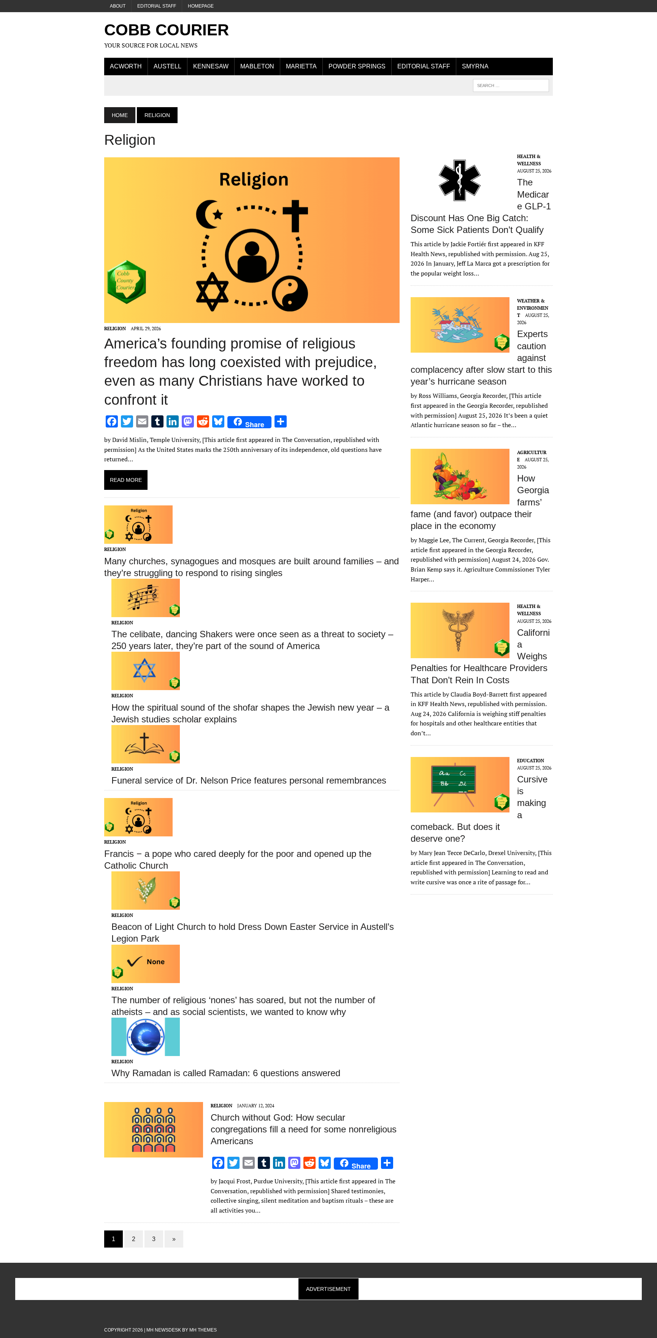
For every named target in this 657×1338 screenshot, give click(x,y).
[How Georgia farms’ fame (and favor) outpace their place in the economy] (460, 499)
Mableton (257, 66)
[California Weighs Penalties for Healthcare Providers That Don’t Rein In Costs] (460, 653)
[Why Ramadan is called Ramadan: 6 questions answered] (145, 1051)
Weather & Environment (532, 308)
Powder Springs (357, 66)
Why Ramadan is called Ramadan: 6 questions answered (225, 1073)
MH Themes (203, 1330)
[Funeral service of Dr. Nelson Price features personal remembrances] (145, 758)
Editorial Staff (156, 6)
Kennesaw (211, 66)
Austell (167, 66)
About (117, 6)
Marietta (301, 66)
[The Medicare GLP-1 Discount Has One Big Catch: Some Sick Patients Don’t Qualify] (460, 203)
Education (530, 760)
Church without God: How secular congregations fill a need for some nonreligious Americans (304, 1129)
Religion (115, 328)
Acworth (126, 66)
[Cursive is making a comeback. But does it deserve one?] (460, 807)
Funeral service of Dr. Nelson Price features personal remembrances (248, 780)
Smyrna (475, 66)
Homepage (201, 6)
